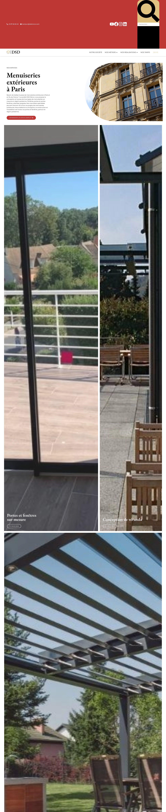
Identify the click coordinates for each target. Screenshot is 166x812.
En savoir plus (14, 526)
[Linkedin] (125, 24)
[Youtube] (112, 24)
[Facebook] (116, 24)
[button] (148, 11)
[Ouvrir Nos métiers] (117, 52)
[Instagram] (120, 24)
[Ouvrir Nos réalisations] (137, 52)
